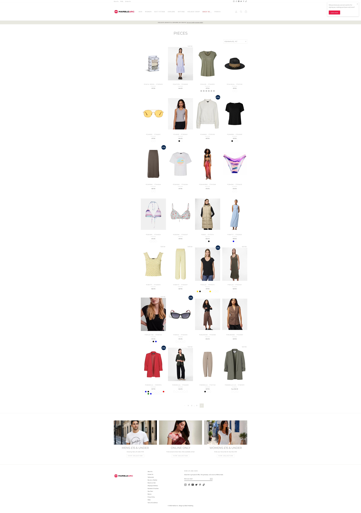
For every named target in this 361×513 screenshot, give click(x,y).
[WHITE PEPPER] (153, 392)
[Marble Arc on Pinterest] (200, 485)
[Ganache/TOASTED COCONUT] (184, 392)
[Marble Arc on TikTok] (204, 485)
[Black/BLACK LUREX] (236, 291)
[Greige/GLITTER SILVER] (201, 91)
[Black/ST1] (233, 91)
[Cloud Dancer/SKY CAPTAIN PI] (235, 392)
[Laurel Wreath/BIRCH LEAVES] (182, 392)
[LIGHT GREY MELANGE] (182, 141)
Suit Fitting (159, 12)
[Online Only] (180, 432)
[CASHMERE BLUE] (233, 241)
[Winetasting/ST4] (184, 341)
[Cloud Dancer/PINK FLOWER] (179, 392)
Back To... (207, 12)
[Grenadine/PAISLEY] (236, 191)
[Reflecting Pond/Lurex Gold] (210, 291)
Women (148, 12)
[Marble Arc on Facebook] (189, 485)
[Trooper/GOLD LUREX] (213, 291)
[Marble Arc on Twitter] (196, 485)
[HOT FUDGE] (156, 394)
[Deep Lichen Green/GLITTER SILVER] (204, 91)
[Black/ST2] (179, 341)
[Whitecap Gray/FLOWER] (187, 392)
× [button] (357, 4)
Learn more (334, 12)
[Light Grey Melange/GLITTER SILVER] (206, 91)
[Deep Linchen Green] (148, 394)
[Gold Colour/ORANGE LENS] (152, 141)
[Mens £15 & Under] (135, 432)
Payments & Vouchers (153, 488)
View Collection (135, 456)
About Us (116, 1)
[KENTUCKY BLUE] (146, 392)
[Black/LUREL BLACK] (200, 291)
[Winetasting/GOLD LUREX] (218, 291)
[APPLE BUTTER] (158, 394)
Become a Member (152, 480)
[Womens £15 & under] (225, 432)
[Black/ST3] (182, 341)
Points (218, 12)
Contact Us (128, 1)
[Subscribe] (211, 479)
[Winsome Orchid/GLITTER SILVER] (214, 91)
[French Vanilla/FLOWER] (236, 241)
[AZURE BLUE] (156, 341)
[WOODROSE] (143, 392)
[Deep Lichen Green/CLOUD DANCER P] (232, 392)
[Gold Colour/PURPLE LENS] (155, 141)
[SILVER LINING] (237, 141)
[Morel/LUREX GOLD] (197, 291)
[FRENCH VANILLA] (153, 394)
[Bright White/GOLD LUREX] (202, 291)
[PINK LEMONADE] (156, 392)
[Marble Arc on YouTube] (193, 485)
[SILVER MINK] (206, 241)
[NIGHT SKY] (146, 394)
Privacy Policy (151, 497)
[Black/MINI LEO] (156, 241)
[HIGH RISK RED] (163, 392)
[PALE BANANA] (158, 392)
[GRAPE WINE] (161, 394)
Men (140, 12)
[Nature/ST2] (236, 91)
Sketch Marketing (188, 506)
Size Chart (150, 491)
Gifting (181, 12)
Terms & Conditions (153, 502)
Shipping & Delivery (153, 485)
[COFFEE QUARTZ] (235, 141)
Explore (171, 12)
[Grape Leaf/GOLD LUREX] (205, 291)
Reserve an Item (152, 483)
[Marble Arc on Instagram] (185, 485)
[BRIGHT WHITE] (151, 341)
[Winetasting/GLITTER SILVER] (211, 91)
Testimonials (151, 477)
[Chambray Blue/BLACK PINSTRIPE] (237, 392)
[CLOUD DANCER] (151, 392)
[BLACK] (179, 141)
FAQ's (121, 1)
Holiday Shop (194, 12)
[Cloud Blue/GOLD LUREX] (208, 291)
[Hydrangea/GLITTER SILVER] (209, 91)
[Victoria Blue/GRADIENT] (233, 191)
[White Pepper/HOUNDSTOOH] (177, 392)
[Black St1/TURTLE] (177, 341)
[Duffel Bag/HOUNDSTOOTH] (174, 392)
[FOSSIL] (161, 392)
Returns (149, 494)
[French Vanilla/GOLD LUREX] (215, 291)
